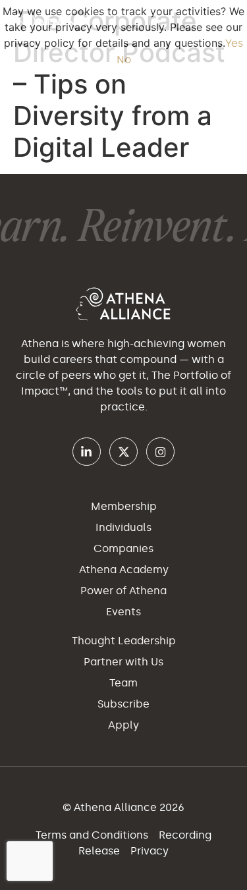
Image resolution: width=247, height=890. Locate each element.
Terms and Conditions (93, 835)
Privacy (149, 851)
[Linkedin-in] (86, 451)
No (124, 59)
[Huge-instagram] (160, 451)
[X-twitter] (123, 451)
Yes (234, 43)
